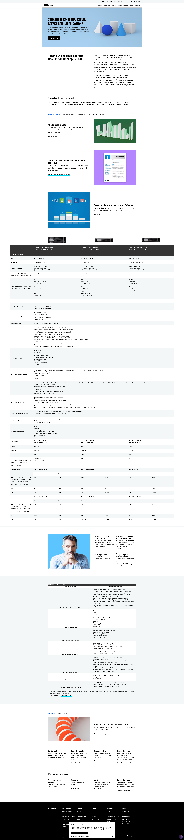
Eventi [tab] (66, 713)
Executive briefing (67, 819)
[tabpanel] (92, 131)
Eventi (108, 811)
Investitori (94, 816)
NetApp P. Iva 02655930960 (126, 820)
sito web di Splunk (77, 411)
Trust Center (95, 819)
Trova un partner (66, 814)
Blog (108, 814)
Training (79, 811)
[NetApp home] (49, 5)
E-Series (50, 15)
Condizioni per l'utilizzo (65, 836)
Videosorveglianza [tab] (68, 115)
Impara (79, 822)
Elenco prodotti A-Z (67, 822)
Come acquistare (67, 808)
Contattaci (125, 808)
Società (94, 808)
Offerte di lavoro (96, 814)
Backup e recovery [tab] (98, 115)
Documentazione (81, 814)
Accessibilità (125, 814)
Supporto (79, 808)
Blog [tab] (59, 713)
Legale (126, 836)
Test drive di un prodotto (69, 816)
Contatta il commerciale (68, 811)
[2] (123, 682)
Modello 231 (125, 824)
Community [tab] (51, 713)
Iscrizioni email (126, 816)
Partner (94, 811)
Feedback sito (126, 811)
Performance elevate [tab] (83, 115)
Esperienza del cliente (113, 816)
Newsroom (110, 808)
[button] (100, 5)
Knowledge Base (81, 816)
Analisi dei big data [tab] (54, 115)
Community (80, 819)
